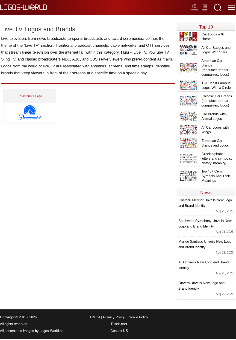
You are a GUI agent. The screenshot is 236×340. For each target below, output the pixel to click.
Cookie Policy (137, 317)
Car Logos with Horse (212, 36)
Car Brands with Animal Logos (213, 116)
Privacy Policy (114, 317)
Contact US (119, 331)
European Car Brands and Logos (215, 143)
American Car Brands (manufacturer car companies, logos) (215, 67)
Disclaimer (119, 324)
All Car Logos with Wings (215, 129)
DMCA (95, 317)
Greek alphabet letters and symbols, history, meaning (216, 158)
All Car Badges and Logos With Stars (215, 50)
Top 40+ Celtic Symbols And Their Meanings (215, 175)
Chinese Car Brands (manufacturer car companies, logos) (216, 100)
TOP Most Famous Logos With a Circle (216, 85)
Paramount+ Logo (30, 96)
